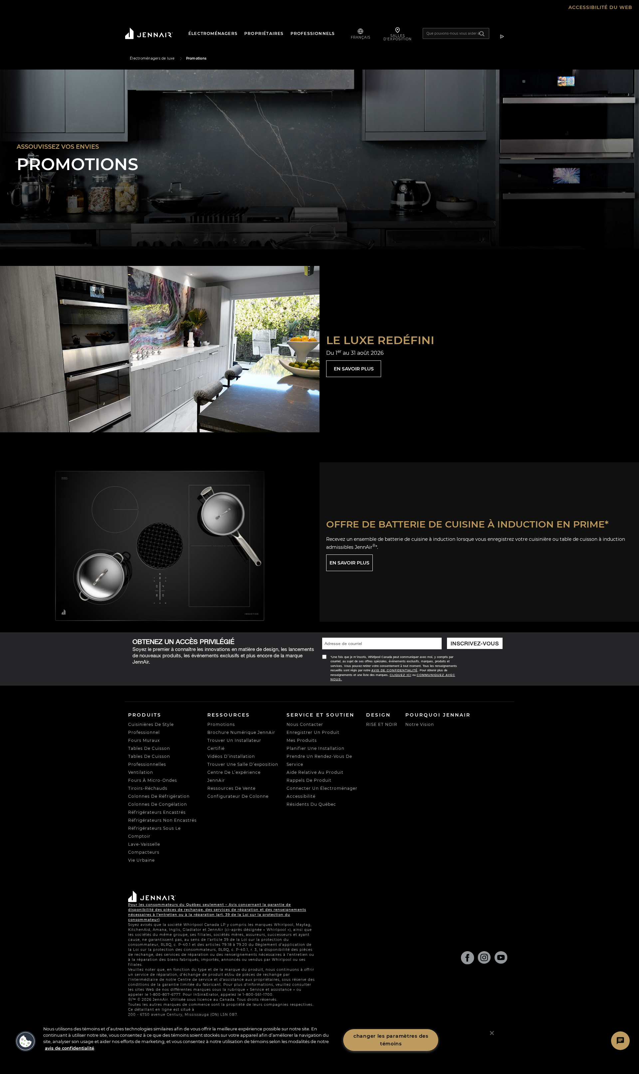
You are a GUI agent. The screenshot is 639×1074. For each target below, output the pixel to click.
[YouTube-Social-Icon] (501, 959)
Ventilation (140, 772)
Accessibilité (301, 796)
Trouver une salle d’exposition (242, 764)
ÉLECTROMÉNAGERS (213, 33)
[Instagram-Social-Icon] (484, 959)
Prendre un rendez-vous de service (319, 760)
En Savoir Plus (354, 369)
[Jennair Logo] (154, 33)
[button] (25, 1041)
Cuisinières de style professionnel (151, 728)
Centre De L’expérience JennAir (234, 776)
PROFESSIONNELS (313, 33)
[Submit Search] (484, 33)
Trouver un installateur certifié (234, 744)
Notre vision (419, 724)
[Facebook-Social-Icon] (467, 959)
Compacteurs (143, 852)
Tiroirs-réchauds (147, 788)
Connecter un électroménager (322, 788)
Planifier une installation (315, 748)
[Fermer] (492, 1033)
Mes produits (302, 740)
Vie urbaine (141, 860)
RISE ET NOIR (381, 724)
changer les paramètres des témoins (390, 1040)
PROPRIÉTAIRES (264, 33)
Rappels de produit (309, 780)
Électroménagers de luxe (152, 58)
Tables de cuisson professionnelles (149, 760)
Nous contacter (305, 724)
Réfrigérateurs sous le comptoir (154, 832)
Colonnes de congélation (157, 804)
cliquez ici (400, 675)
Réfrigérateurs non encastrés (162, 820)
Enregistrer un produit (313, 732)
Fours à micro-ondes (152, 780)
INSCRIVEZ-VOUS (475, 643)
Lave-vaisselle (144, 844)
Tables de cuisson (149, 748)
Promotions (221, 724)
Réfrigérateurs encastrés (157, 812)
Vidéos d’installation (231, 756)
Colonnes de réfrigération (159, 796)
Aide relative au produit (315, 772)
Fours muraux (144, 740)
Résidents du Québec (311, 804)
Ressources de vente (231, 788)
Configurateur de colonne (238, 796)
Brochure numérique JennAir (241, 732)
